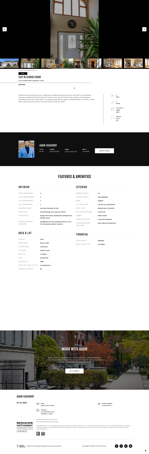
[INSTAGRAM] (121, 446)
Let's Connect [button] (74, 371)
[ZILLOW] (130, 446)
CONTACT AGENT (104, 151)
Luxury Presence (55, 446)
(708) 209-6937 (54, 151)
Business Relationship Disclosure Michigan (47, 421)
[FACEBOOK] (116, 446)
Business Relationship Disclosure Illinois (46, 419)
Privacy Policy (101, 446)
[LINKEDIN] (126, 446)
